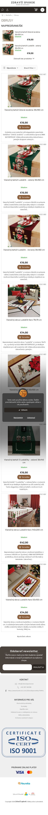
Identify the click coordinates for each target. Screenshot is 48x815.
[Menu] (42, 9)
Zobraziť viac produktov (23, 58)
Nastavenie (18, 417)
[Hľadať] (2, 9)
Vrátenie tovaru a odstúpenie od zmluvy (24, 712)
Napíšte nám (24, 709)
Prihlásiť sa (38, 667)
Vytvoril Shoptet (18, 794)
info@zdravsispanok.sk (25, 684)
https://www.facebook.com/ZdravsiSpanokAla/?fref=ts (26, 691)
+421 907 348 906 (25, 687)
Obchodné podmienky (24, 703)
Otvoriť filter (29, 68)
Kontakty (24, 706)
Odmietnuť (31, 418)
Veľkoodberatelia (24, 715)
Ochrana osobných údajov (24, 718)
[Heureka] (24, 783)
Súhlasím (24, 410)
